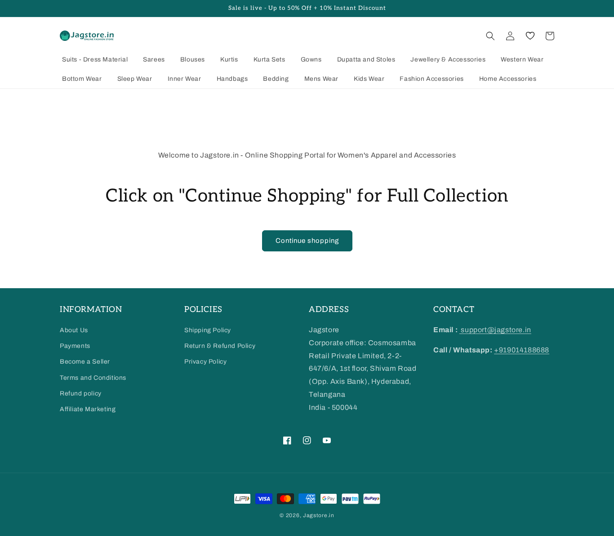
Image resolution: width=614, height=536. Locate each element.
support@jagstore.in (495, 330)
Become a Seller (85, 361)
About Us (74, 330)
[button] (490, 36)
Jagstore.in (318, 515)
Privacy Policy (205, 361)
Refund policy (81, 393)
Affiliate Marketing (88, 409)
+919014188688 (521, 350)
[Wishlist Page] (530, 36)
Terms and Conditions (93, 377)
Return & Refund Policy (219, 346)
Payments (75, 346)
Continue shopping (307, 240)
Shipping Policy (207, 330)
